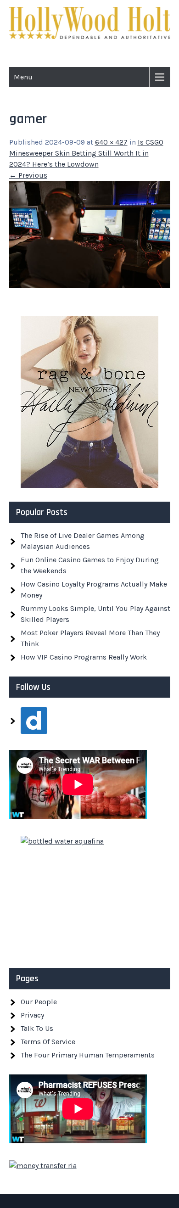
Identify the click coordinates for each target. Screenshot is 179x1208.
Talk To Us (37, 1028)
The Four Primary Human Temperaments (88, 1055)
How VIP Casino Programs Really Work (84, 657)
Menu (23, 77)
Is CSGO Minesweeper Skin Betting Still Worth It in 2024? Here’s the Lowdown (86, 153)
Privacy (32, 1015)
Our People (39, 1001)
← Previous (28, 175)
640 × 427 (111, 142)
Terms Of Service (48, 1041)
